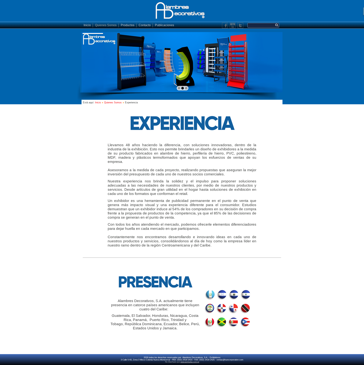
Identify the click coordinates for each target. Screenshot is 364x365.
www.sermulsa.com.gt (189, 362)
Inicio (87, 25)
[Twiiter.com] (240, 25)
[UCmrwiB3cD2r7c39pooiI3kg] (233, 25)
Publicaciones (164, 25)
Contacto (145, 25)
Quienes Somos (106, 25)
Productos (127, 25)
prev (92, 61)
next (271, 61)
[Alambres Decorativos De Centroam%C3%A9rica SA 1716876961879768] (225, 25)
